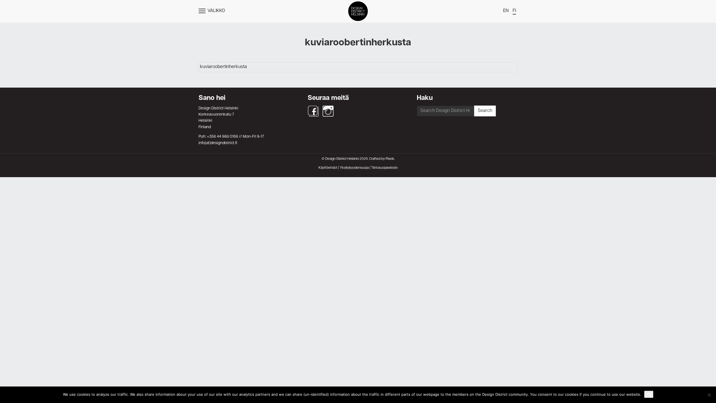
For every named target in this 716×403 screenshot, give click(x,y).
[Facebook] (313, 111)
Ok (648, 394)
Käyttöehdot (328, 168)
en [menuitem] (506, 11)
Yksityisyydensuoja (354, 168)
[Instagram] (328, 111)
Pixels (390, 159)
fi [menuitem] (514, 11)
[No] (709, 395)
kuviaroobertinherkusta (223, 67)
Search (485, 111)
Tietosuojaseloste (384, 168)
